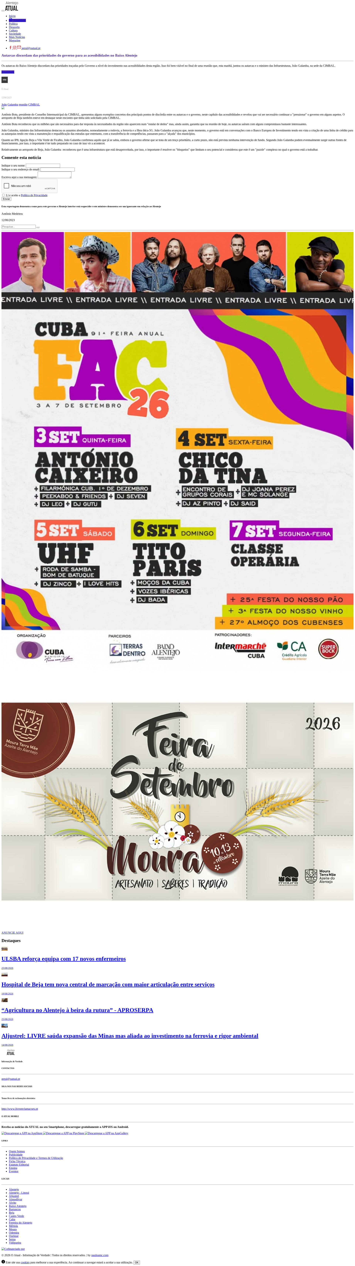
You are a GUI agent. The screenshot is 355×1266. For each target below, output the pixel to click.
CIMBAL (34, 104)
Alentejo (14, 1189)
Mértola (13, 1226)
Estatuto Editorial (19, 1164)
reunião (23, 104)
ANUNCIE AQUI (12, 932)
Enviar (6, 199)
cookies (25, 1262)
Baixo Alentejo (17, 1206)
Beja (11, 1212)
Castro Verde (16, 1216)
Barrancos (15, 1209)
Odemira (14, 1232)
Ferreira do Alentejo (20, 1222)
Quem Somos (17, 1151)
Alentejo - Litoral (19, 1192)
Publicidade (16, 1154)
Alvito (12, 1202)
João (4, 104)
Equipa (13, 1168)
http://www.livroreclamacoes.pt (19, 1108)
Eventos (13, 1171)
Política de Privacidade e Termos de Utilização (36, 1158)
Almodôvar (15, 1199)
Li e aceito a (26, 195)
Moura (13, 1229)
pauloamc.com (99, 1255)
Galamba (13, 104)
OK (136, 1262)
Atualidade (7, 72)
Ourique (13, 1236)
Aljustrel (14, 1196)
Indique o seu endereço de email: (20, 169)
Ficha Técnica (17, 1161)
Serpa (12, 1239)
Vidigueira (15, 1242)
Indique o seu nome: (13, 165)
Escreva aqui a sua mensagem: (19, 177)
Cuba (12, 1219)
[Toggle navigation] (2, 10)
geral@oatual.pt (31, 48)
